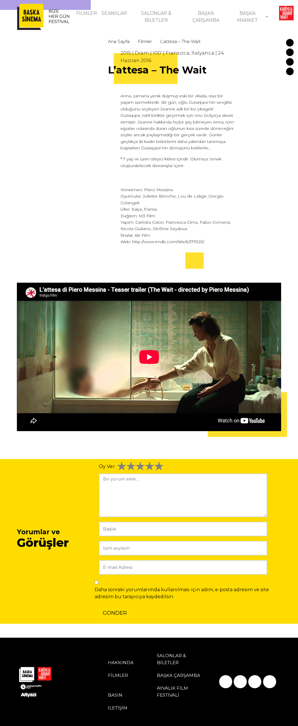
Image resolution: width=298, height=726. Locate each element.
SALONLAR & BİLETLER (156, 16)
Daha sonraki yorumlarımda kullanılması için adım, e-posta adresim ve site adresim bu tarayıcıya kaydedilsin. (182, 593)
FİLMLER (86, 13)
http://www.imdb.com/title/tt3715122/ (168, 241)
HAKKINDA (121, 662)
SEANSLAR (114, 13)
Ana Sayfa (119, 41)
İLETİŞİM (117, 708)
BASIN (115, 695)
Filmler (145, 41)
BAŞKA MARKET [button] (247, 16)
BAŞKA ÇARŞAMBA (205, 16)
